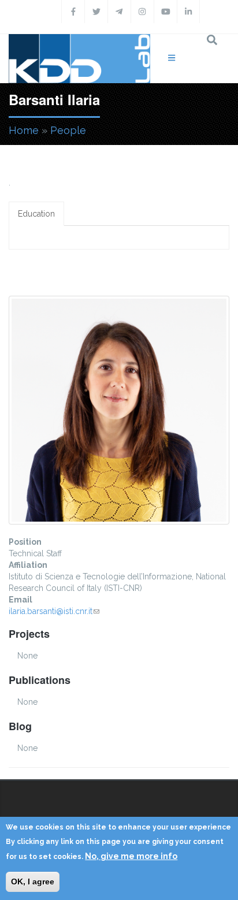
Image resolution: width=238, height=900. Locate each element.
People (68, 130)
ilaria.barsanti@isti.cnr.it (54, 611)
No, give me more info (131, 856)
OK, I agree (32, 881)
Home (24, 130)
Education (36, 213)
